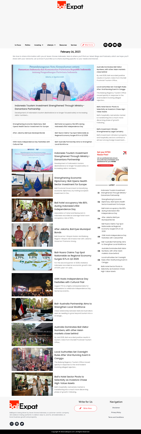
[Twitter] (22, 424)
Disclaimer (116, 408)
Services (74, 45)
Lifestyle (50, 45)
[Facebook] (17, 424)
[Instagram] (12, 424)
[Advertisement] (70, 25)
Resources (63, 45)
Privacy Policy (116, 412)
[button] (119, 45)
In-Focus (18, 45)
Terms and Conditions (116, 417)
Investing (37, 45)
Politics (27, 45)
